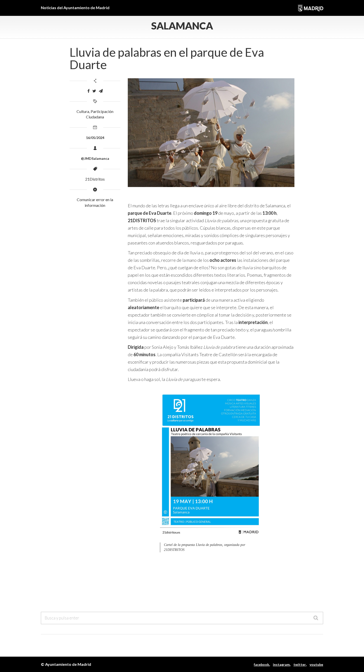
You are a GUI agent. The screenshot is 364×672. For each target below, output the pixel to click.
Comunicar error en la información (95, 202)
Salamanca (182, 26)
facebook (261, 664)
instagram (281, 664)
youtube (316, 664)
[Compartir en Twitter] (94, 91)
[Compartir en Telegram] (101, 91)
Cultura (83, 111)
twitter (299, 664)
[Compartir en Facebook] (88, 91)
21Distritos (95, 179)
